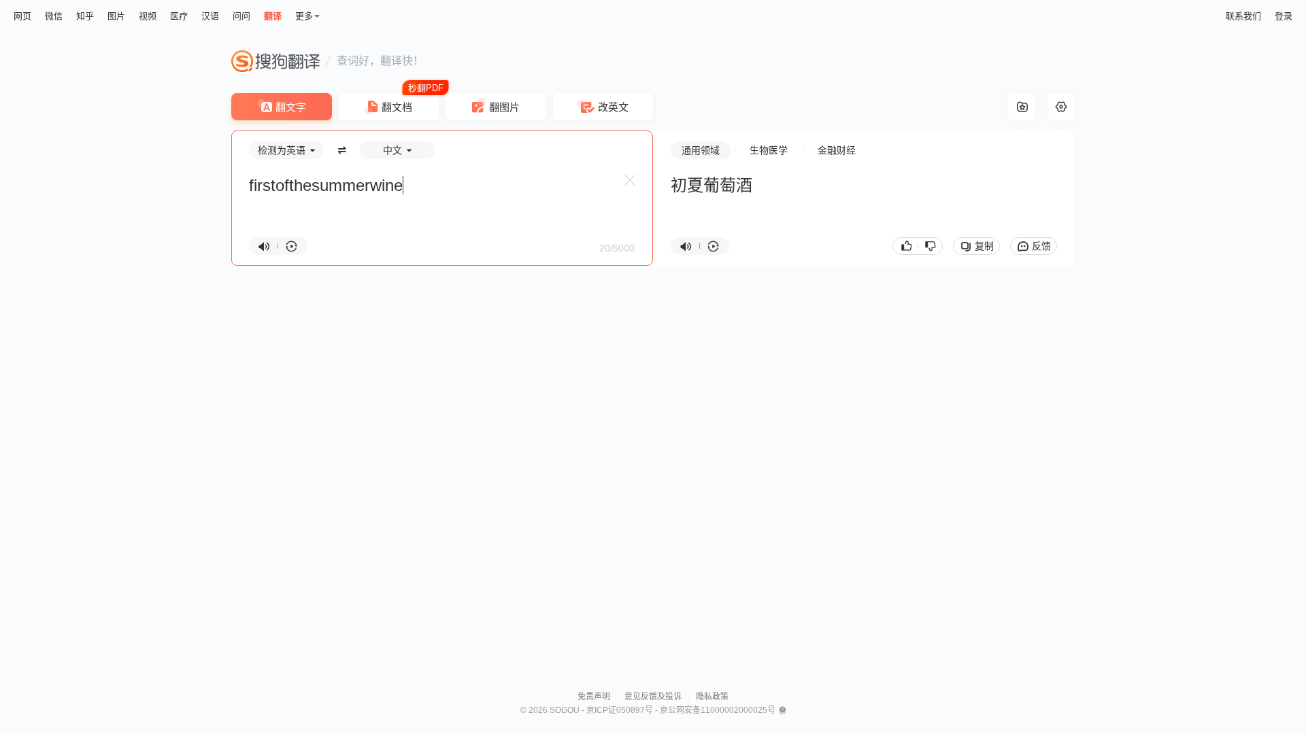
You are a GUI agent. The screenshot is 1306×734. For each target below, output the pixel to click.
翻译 (273, 16)
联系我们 (1243, 16)
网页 (22, 16)
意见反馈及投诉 (653, 696)
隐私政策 (712, 696)
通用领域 (701, 150)
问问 (241, 16)
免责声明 (593, 696)
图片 (116, 16)
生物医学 (769, 150)
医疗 (179, 16)
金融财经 (837, 150)
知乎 (85, 16)
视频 (147, 16)
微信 (54, 16)
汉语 (210, 16)
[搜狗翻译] (275, 61)
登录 (1283, 16)
